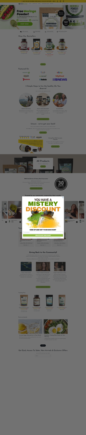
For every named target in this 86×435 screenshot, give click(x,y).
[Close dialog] (63, 197)
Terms (60, 237)
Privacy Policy (57, 237)
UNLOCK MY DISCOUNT (43, 235)
